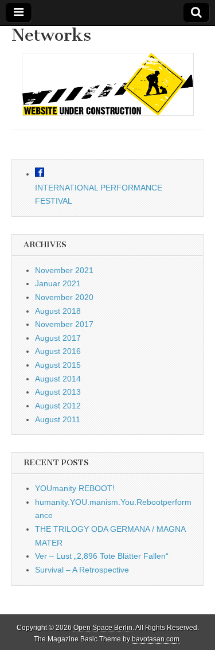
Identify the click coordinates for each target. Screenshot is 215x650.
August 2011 (57, 419)
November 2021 (64, 270)
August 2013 (58, 391)
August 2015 (58, 364)
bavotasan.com (155, 639)
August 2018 (58, 311)
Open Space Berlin (102, 628)
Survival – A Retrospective (82, 569)
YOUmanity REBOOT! (75, 488)
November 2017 (64, 324)
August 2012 (58, 405)
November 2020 (64, 297)
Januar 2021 (58, 283)
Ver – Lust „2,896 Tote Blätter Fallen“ (102, 556)
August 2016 (58, 351)
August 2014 (58, 378)
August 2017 (58, 337)
